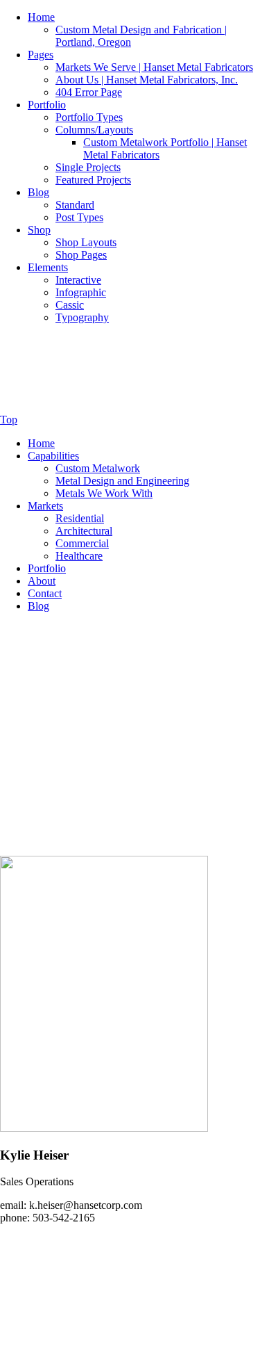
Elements (48, 267)
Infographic (80, 292)
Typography (82, 317)
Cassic (69, 305)
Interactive (78, 280)
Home (41, 17)
